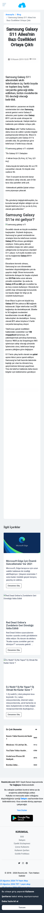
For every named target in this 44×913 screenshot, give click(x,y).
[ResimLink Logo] (22, 5)
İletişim (24, 798)
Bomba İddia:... (12, 765)
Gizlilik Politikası (22, 854)
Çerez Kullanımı (22, 847)
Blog (19, 14)
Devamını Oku (14, 586)
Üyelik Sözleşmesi (22, 843)
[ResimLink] (22, 818)
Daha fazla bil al (10, 901)
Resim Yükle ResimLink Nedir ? (19, 737)
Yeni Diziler (22, 810)
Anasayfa (10, 14)
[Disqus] (22, 424)
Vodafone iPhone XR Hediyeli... (15, 757)
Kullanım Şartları (22, 850)
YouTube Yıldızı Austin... (16, 750)
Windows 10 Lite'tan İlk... (17, 745)
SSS (22, 837)
